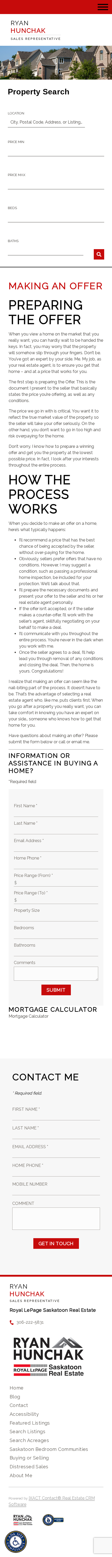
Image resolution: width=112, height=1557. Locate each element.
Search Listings (27, 1431)
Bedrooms (24, 927)
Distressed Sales (29, 1466)
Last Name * (26, 823)
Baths (13, 241)
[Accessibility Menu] (16, 1541)
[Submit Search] (99, 254)
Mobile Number (29, 1184)
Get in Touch (56, 1243)
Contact (19, 1405)
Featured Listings (30, 1423)
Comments (24, 962)
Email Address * (29, 840)
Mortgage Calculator (28, 1016)
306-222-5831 (30, 1322)
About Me (21, 1475)
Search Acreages (29, 1440)
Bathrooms (24, 945)
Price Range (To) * (31, 892)
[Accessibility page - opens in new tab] (53, 1522)
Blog (15, 1396)
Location (16, 113)
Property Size (27, 910)
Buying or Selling (29, 1458)
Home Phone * (27, 858)
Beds (12, 208)
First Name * (25, 805)
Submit (56, 990)
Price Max (16, 175)
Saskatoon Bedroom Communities (49, 1449)
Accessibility (24, 1414)
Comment (23, 1203)
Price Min (16, 142)
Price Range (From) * (33, 875)
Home (17, 1388)
